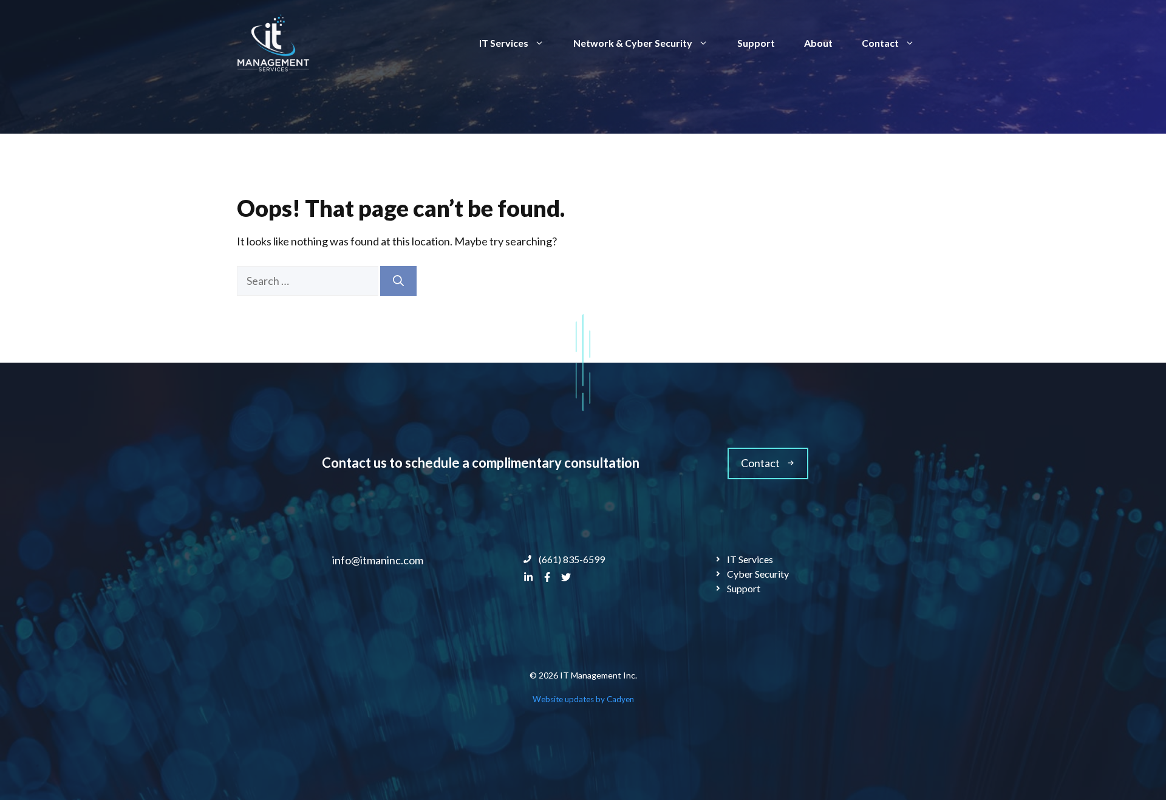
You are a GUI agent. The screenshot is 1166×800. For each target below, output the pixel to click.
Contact (880, 43)
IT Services (503, 43)
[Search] (398, 281)
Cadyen (620, 699)
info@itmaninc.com (377, 560)
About (818, 43)
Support (756, 43)
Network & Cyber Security (632, 43)
